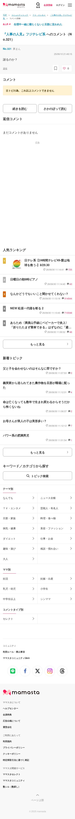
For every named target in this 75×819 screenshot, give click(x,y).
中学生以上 (9, 599)
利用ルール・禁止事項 (14, 652)
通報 (5, 68)
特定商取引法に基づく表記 (16, 760)
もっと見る (37, 344)
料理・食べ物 (48, 518)
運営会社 (7, 727)
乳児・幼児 (9, 588)
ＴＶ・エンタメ (12, 508)
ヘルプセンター (10, 708)
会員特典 (7, 714)
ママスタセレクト (11, 774)
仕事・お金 (46, 538)
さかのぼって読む (55, 109)
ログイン (60, 5)
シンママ (45, 599)
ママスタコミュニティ (14, 780)
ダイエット (9, 538)
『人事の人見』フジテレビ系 (24, 34)
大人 (5, 559)
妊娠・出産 (46, 578)
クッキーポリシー (11, 754)
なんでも (8, 498)
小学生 (44, 588)
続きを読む (20, 109)
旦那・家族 (9, 518)
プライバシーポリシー (14, 747)
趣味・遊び (9, 548)
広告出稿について (11, 721)
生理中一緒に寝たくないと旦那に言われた (38, 24)
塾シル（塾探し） (11, 787)
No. (7, 49)
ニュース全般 (48, 498)
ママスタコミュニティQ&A (16, 658)
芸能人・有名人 (49, 508)
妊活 (5, 578)
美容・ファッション (51, 528)
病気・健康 (9, 528)
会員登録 (48, 5)
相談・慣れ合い (49, 548)
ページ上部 (37, 800)
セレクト (8, 618)
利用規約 (7, 741)
